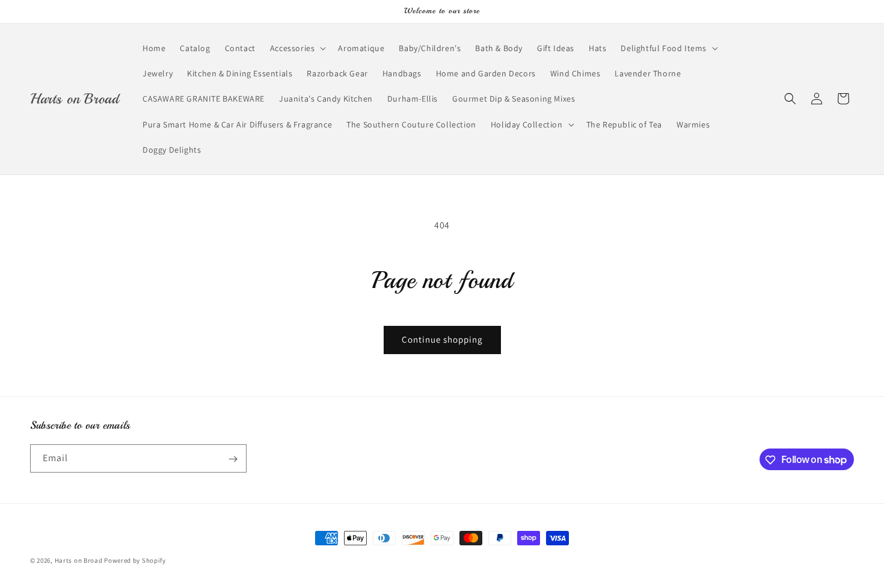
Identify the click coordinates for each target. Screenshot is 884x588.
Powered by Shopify (135, 560)
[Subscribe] (232, 459)
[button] (297, 48)
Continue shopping (442, 339)
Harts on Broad (79, 560)
